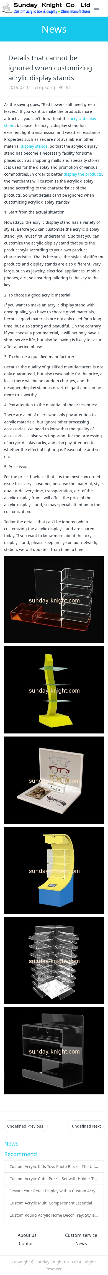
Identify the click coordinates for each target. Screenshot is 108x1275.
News (81, 1243)
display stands (34, 146)
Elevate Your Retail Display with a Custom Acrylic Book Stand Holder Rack (54, 1190)
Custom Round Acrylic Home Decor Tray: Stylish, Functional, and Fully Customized (54, 1215)
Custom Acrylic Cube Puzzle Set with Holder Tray (54, 1178)
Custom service (81, 1235)
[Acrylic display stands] (45, 8)
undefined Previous (25, 1126)
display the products (83, 174)
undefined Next (86, 1126)
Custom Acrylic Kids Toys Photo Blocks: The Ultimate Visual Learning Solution (54, 1166)
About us (27, 1235)
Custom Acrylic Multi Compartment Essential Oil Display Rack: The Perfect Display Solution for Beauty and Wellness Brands (54, 1203)
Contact (27, 1243)
